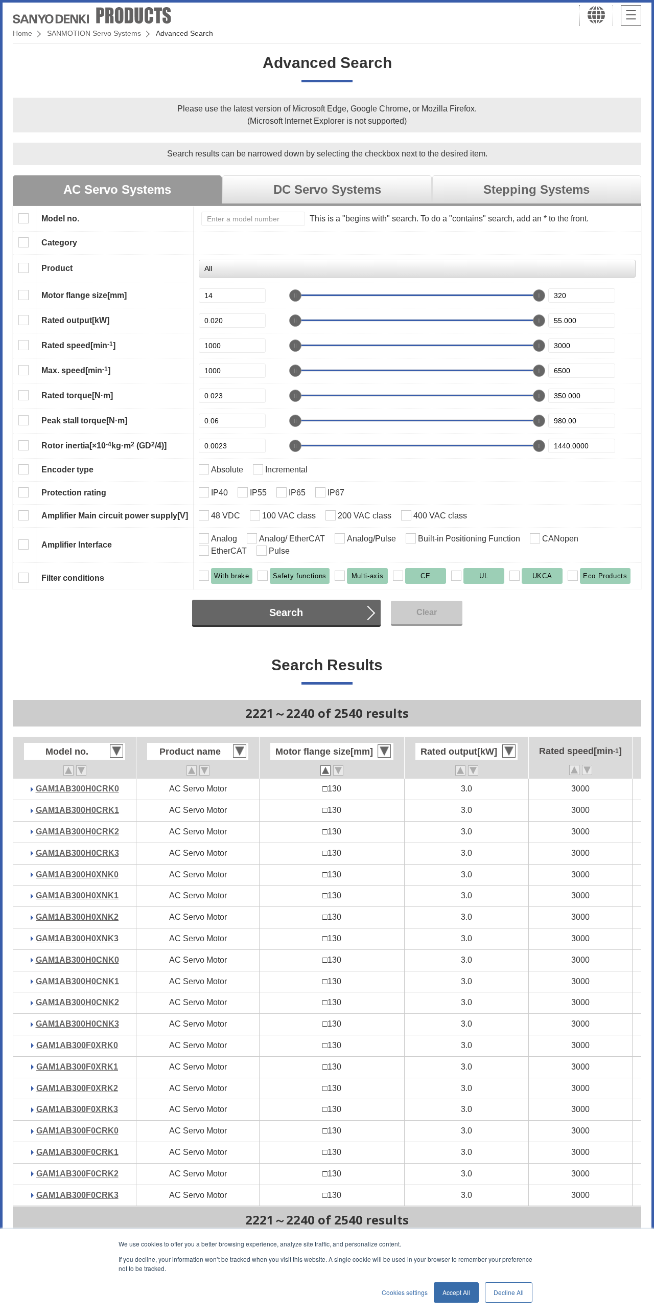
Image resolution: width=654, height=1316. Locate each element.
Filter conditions (72, 578)
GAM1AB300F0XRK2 (77, 1088)
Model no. (60, 218)
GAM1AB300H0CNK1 (77, 981)
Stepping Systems (536, 189)
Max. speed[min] (75, 370)
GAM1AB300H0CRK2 (77, 831)
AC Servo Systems (117, 189)
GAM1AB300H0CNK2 (77, 1002)
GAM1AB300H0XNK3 (77, 938)
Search (286, 612)
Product (57, 268)
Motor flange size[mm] (84, 295)
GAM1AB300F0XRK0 (77, 1045)
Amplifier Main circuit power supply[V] (114, 515)
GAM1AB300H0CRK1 (77, 810)
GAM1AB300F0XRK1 (77, 1066)
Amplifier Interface (76, 544)
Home (22, 33)
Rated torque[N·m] (77, 395)
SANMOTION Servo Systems (94, 33)
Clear (426, 612)
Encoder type (67, 469)
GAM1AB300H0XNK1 (77, 895)
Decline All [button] (509, 1292)
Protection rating (73, 492)
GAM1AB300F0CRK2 (77, 1173)
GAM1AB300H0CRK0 (77, 788)
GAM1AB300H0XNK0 (77, 874)
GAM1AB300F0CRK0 (77, 1130)
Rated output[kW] (75, 320)
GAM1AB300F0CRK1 (77, 1152)
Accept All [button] (456, 1292)
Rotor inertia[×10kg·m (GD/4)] (104, 445)
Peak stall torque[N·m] (84, 420)
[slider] (295, 295)
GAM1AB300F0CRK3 (77, 1195)
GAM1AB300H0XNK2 (77, 917)
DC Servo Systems (327, 189)
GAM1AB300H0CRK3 (77, 853)
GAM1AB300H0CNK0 (77, 960)
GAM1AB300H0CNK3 (77, 1023)
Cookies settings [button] (405, 1292)
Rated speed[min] (78, 345)
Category (59, 242)
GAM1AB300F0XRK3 (77, 1109)
